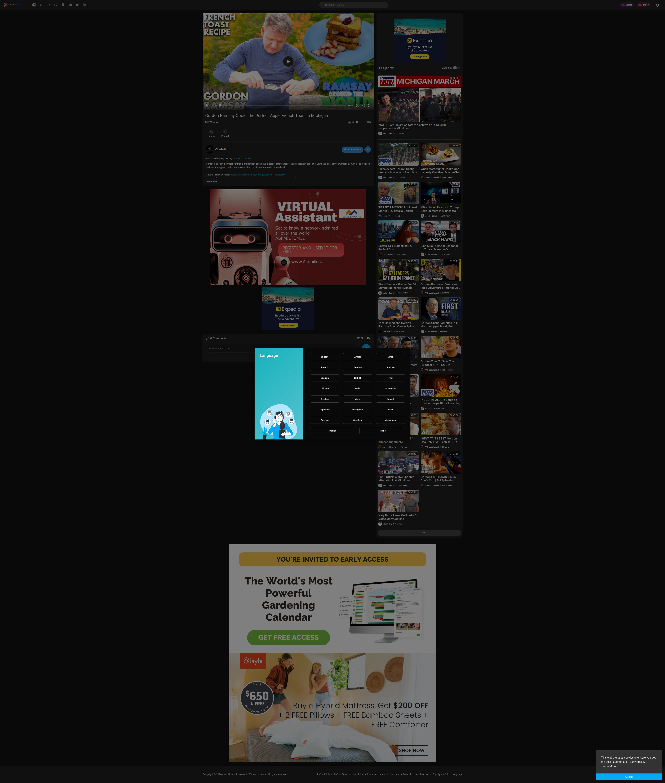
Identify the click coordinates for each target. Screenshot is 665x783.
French (324, 367)
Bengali (390, 399)
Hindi (390, 378)
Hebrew (357, 399)
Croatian (325, 399)
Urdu (357, 388)
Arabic (357, 356)
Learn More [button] (609, 766)
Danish (332, 430)
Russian (390, 367)
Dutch (390, 356)
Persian (325, 420)
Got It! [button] (629, 776)
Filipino (382, 430)
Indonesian (390, 388)
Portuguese (357, 409)
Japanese (325, 409)
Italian (390, 409)
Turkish (357, 378)
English (324, 356)
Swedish (357, 420)
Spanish (325, 378)
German (358, 367)
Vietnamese (390, 420)
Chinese (325, 388)
